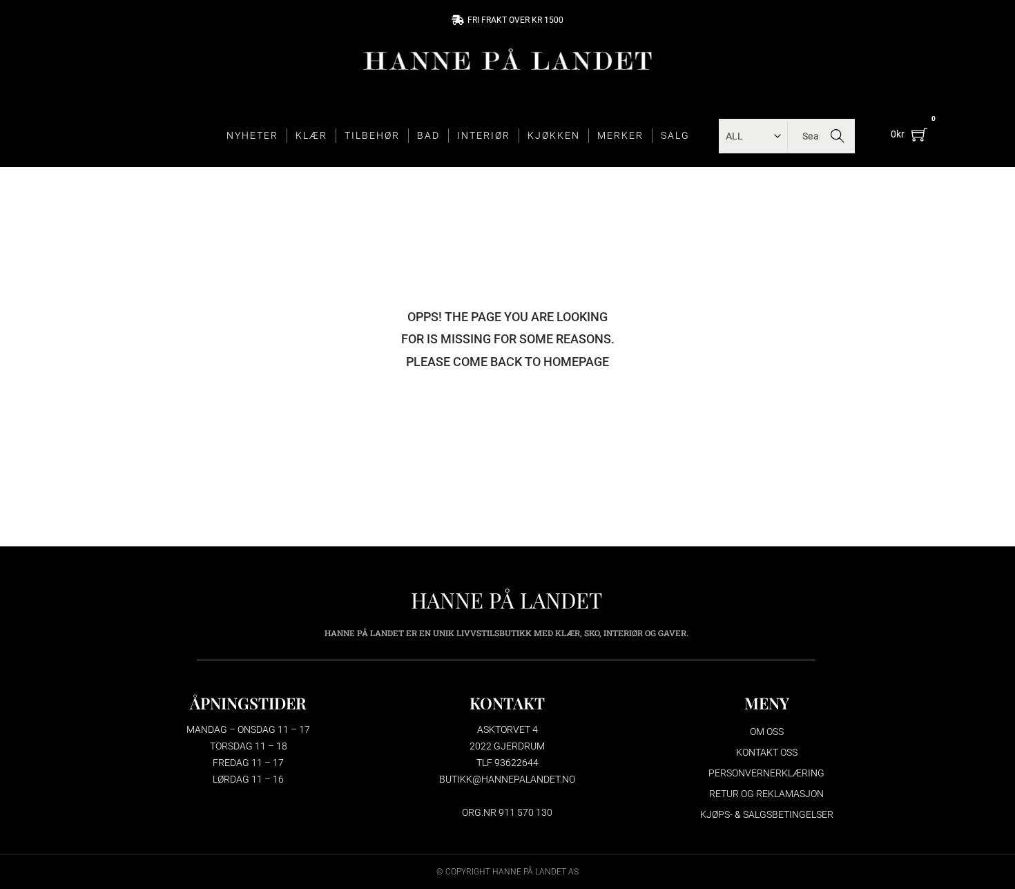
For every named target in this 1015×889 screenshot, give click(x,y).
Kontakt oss (767, 752)
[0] (919, 134)
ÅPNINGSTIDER (248, 703)
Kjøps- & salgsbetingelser (766, 814)
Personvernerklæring (766, 772)
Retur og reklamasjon (766, 793)
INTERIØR (483, 135)
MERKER (620, 135)
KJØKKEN (554, 135)
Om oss (767, 731)
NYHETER (252, 135)
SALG (675, 135)
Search (838, 136)
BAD (428, 135)
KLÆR (311, 135)
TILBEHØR (372, 135)
